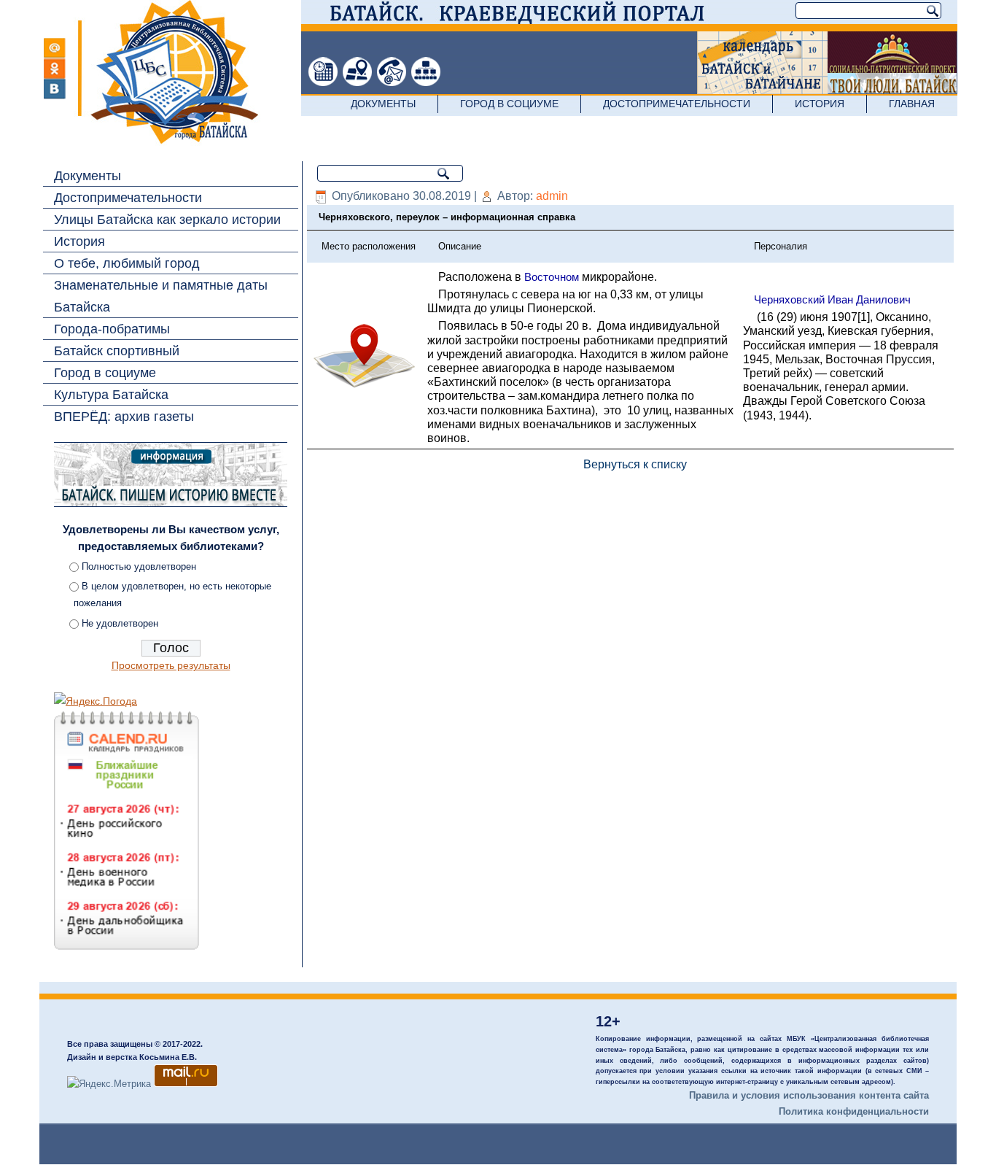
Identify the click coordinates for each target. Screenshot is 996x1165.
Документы (383, 103)
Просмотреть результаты (171, 665)
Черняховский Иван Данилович (832, 299)
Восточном (551, 277)
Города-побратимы (112, 329)
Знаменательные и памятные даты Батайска (161, 296)
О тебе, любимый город (127, 263)
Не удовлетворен (120, 623)
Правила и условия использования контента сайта (809, 1095)
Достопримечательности (676, 103)
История (819, 103)
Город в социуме (509, 103)
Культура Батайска (111, 394)
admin (552, 196)
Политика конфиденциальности (854, 1111)
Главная (912, 103)
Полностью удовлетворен (139, 566)
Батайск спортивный (116, 351)
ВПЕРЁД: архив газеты (124, 416)
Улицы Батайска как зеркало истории (167, 219)
